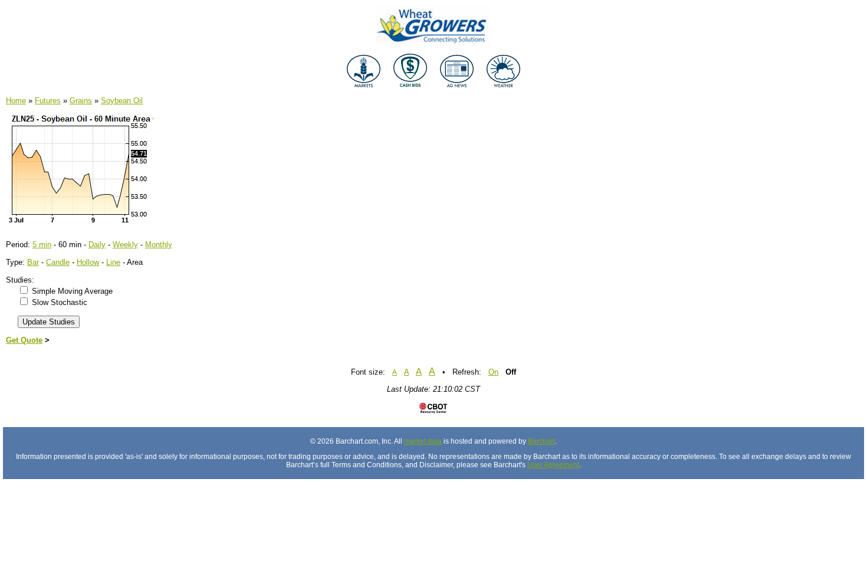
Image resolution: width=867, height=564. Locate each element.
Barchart (541, 441)
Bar (33, 262)
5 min (41, 244)
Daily (97, 244)
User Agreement (553, 465)
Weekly (125, 244)
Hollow (88, 262)
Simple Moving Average (72, 291)
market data (423, 441)
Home (16, 100)
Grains (81, 100)
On (493, 372)
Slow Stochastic (59, 302)
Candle (58, 262)
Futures (48, 100)
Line (113, 262)
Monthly (158, 244)
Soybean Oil (122, 100)
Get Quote (24, 340)
